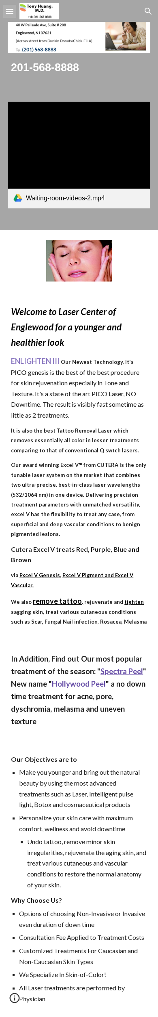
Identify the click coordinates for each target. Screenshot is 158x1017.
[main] (79, 67)
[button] (9, 11)
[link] (79, 155)
